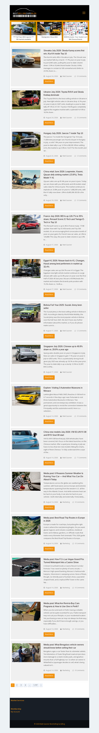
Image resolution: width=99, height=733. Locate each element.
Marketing (66, 502)
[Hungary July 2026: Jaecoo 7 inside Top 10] (26, 141)
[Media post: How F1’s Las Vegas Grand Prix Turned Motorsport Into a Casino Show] (26, 567)
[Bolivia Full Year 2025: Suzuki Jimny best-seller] (26, 313)
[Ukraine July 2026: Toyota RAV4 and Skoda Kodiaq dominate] (26, 99)
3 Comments (81, 200)
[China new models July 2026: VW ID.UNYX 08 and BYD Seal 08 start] (26, 439)
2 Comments (81, 156)
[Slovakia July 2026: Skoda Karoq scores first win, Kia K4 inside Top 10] (26, 58)
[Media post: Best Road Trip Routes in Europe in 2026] (26, 525)
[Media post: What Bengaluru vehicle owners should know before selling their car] (26, 652)
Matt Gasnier (67, 76)
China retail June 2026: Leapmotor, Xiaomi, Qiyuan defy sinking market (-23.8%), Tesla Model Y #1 (63, 174)
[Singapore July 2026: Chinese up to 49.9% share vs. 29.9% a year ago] (26, 354)
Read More (49, 81)
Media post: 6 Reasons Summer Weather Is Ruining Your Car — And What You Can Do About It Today (63, 476)
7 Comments (81, 458)
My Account (15, 712)
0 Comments (81, 76)
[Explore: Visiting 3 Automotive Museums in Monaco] (26, 396)
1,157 (35, 685)
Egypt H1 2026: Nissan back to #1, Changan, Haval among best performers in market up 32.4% (64, 263)
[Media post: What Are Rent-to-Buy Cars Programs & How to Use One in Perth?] (26, 611)
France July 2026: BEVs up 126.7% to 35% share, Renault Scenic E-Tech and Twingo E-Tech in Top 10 (64, 219)
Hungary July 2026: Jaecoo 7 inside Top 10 (63, 133)
